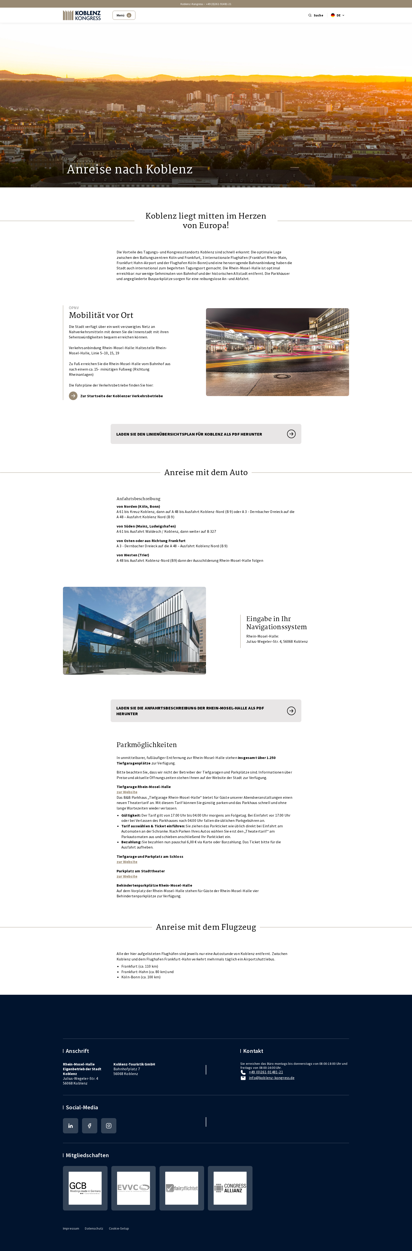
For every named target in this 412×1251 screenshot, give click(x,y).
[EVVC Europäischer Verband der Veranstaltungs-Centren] (133, 1188)
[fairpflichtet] (182, 1188)
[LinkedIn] (70, 1125)
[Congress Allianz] (230, 1188)
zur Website (127, 791)
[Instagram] (108, 1125)
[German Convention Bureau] (85, 1188)
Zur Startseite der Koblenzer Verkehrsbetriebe (121, 395)
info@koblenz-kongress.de (271, 1077)
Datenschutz (94, 1228)
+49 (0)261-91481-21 (219, 4)
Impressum (71, 1228)
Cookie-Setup (119, 1228)
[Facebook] (89, 1125)
